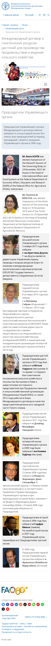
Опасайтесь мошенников (35, 626)
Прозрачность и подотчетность (17, 632)
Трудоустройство (10, 623)
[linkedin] (16, 604)
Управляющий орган (14, 28)
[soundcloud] (20, 604)
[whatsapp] (42, 604)
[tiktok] (25, 604)
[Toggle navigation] (45, 84)
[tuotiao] (29, 604)
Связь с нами (26, 623)
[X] (3, 608)
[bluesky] (3, 604)
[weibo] (38, 604)
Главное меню (11, 14)
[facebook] (7, 604)
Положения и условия (12, 626)
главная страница (10, 25)
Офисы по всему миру (35, 616)
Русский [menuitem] (29, 14)
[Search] (47, 15)
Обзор (25, 25)
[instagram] (12, 604)
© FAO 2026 (6, 639)
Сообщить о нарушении (13, 629)
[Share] (43, 15)
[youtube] (7, 608)
